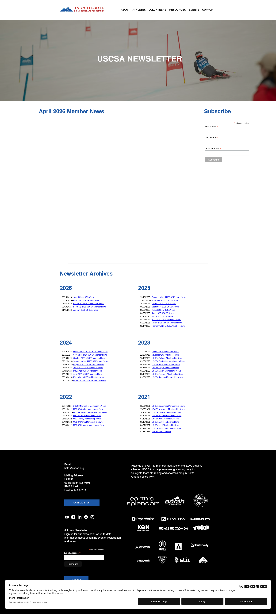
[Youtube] (66, 517)
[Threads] (73, 517)
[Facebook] (86, 517)
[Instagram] (92, 517)
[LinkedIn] (79, 517)
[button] (125, 9)
